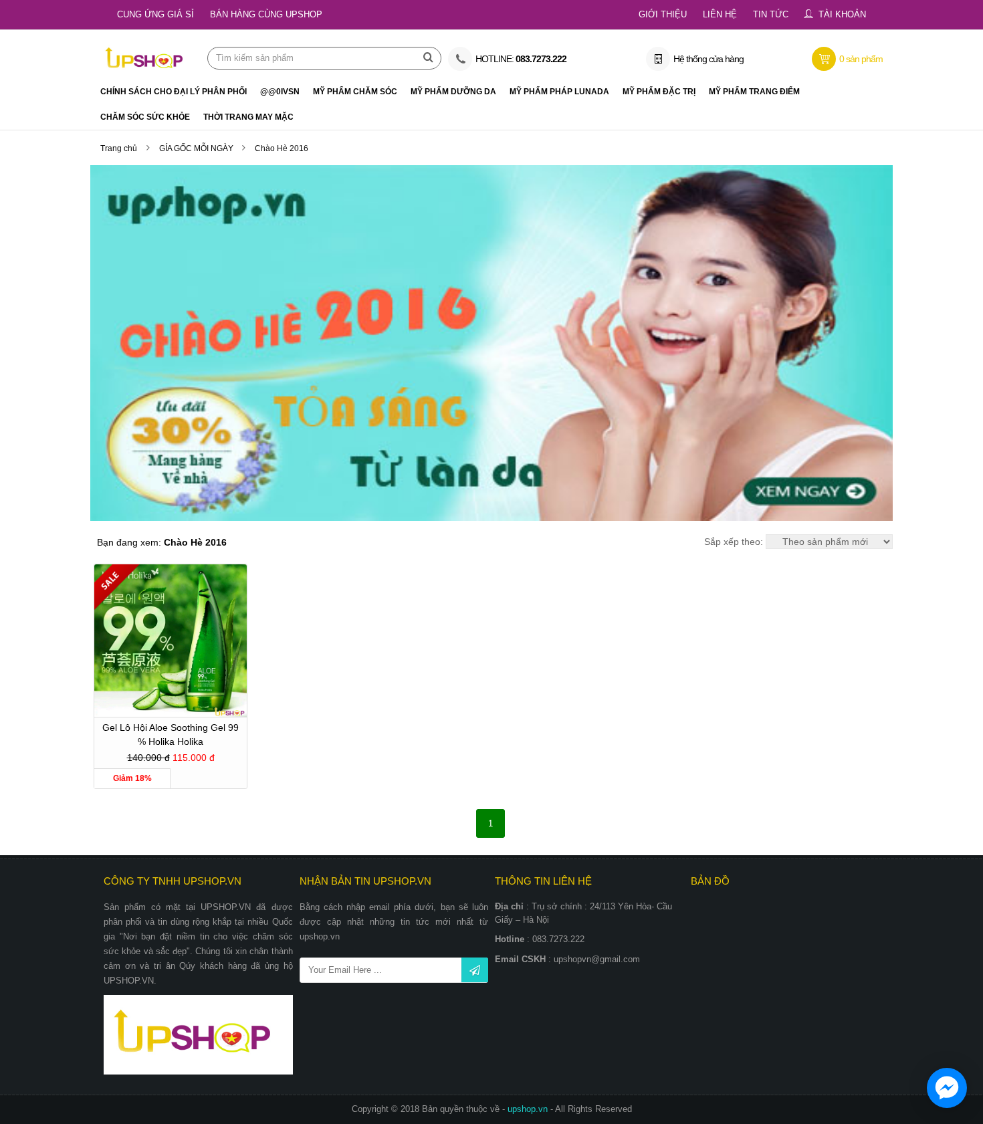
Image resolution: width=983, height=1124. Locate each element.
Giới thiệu (663, 14)
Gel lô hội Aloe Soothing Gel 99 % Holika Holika (170, 734)
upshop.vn (529, 1109)
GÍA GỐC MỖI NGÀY (197, 148)
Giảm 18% (132, 778)
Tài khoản (842, 14)
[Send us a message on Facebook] (947, 1088)
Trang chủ (118, 148)
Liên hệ (720, 14)
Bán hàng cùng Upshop (266, 14)
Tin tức (770, 14)
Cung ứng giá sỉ (155, 14)
